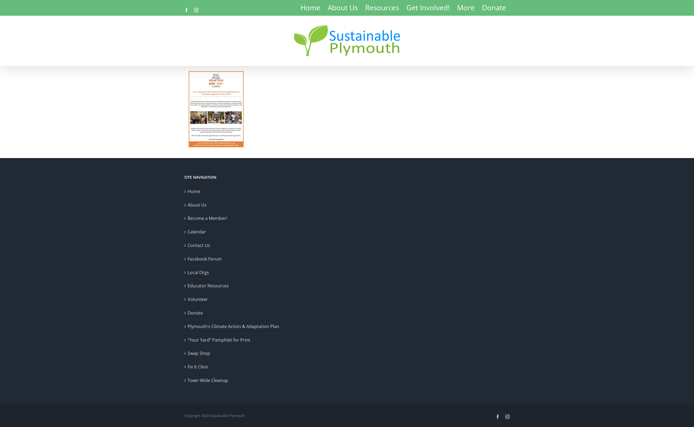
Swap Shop (199, 353)
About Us (197, 205)
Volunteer (198, 299)
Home (194, 191)
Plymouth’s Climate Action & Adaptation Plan (233, 326)
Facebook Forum (205, 259)
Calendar (197, 232)
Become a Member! (207, 218)
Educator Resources (208, 286)
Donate (195, 313)
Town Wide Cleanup (208, 380)
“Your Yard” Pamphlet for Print (219, 340)
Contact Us (199, 245)
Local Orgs (198, 272)
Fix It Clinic (198, 367)
